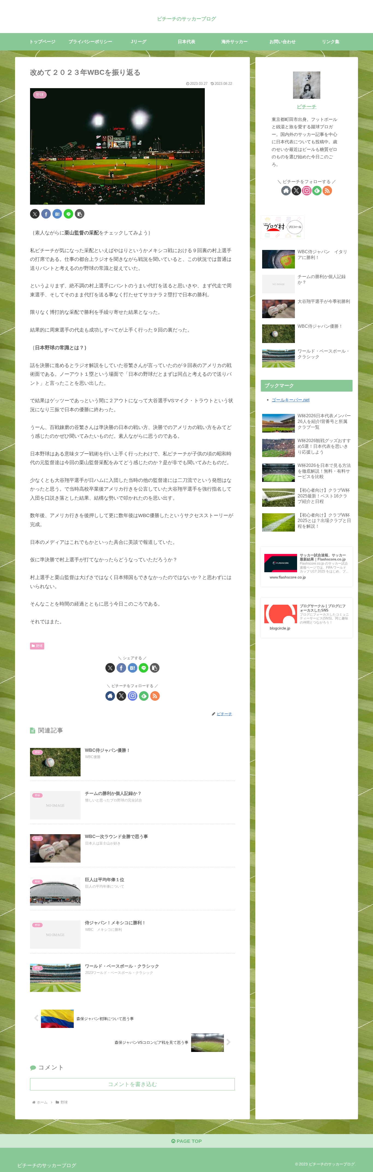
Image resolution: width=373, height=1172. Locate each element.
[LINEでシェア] (68, 214)
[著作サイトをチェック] (110, 696)
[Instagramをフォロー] (132, 696)
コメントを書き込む (132, 1084)
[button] (79, 214)
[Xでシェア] (35, 214)
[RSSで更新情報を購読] (155, 696)
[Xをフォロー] (121, 696)
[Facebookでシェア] (46, 214)
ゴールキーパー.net (290, 399)
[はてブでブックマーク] (57, 214)
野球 (39, 646)
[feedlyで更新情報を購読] (144, 696)
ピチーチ (306, 106)
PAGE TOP (188, 1141)
